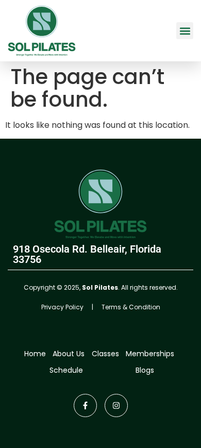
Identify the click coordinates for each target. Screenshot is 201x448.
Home (35, 354)
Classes (105, 354)
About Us (69, 354)
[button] (184, 30)
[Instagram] (116, 405)
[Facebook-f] (85, 405)
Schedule (66, 370)
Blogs (145, 370)
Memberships (150, 354)
